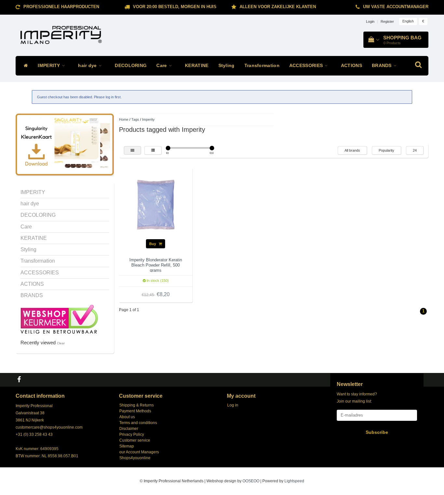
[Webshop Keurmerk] (59, 318)
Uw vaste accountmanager (395, 6)
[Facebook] (19, 379)
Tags (135, 119)
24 (415, 150)
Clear (61, 343)
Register (387, 21)
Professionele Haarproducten (61, 6)
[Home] (24, 66)
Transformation (262, 65)
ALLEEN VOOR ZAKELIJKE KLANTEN (278, 6)
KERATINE (196, 65)
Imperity (148, 119)
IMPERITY (49, 65)
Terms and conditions (138, 422)
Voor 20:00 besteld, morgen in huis (174, 6)
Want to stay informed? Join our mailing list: (357, 398)
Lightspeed (294, 481)
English (408, 21)
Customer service (134, 440)
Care (162, 65)
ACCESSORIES (306, 65)
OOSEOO (250, 481)
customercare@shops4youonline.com (49, 427)
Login (370, 21)
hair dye (88, 65)
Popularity (386, 150)
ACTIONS (351, 65)
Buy (153, 244)
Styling (226, 65)
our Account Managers (139, 452)
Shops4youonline (134, 458)
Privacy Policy (131, 434)
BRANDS (382, 65)
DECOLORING (131, 65)
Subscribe (377, 432)
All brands (352, 150)
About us (127, 417)
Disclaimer (128, 428)
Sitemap (126, 446)
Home (123, 119)
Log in (232, 405)
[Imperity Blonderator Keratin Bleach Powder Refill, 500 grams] (155, 204)
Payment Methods (135, 411)
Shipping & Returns (136, 405)
